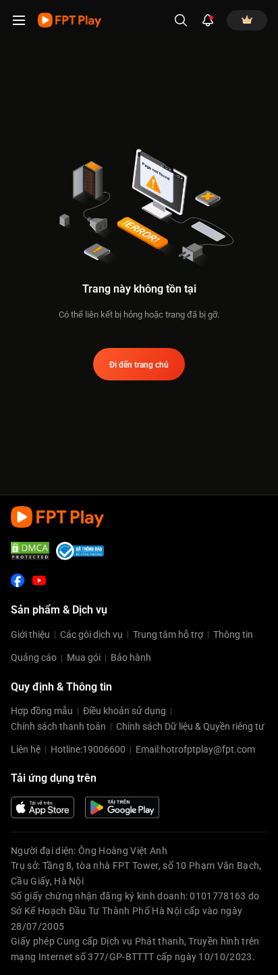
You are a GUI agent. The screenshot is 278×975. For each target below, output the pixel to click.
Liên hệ (25, 749)
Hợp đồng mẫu (42, 710)
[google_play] (122, 807)
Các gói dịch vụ (91, 634)
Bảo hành (131, 657)
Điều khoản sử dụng (124, 710)
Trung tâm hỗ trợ (168, 634)
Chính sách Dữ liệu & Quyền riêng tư (190, 726)
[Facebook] (17, 580)
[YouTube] (39, 580)
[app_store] (42, 807)
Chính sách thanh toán (58, 726)
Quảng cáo (34, 657)
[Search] (181, 20)
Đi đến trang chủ (139, 365)
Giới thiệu (30, 634)
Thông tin (233, 634)
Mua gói (84, 657)
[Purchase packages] (247, 20)
